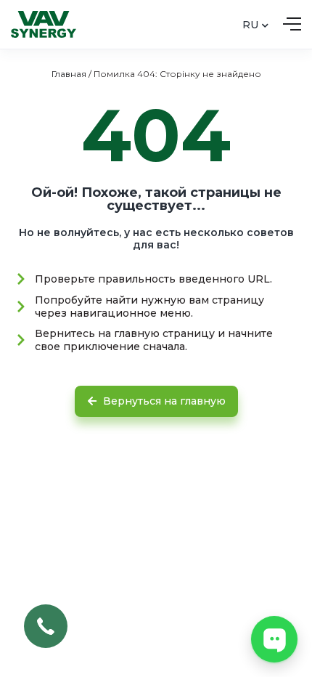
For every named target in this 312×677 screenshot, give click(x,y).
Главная (69, 73)
